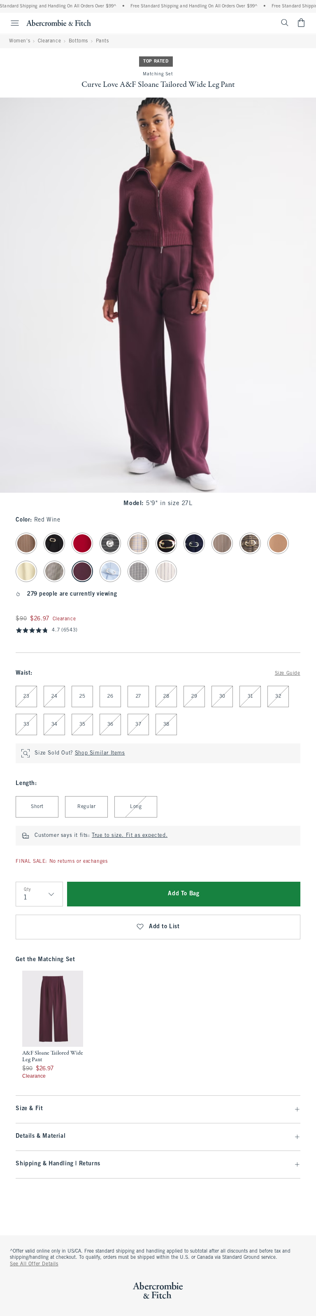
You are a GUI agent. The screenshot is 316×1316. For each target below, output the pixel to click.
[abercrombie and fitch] (58, 22)
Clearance (49, 41)
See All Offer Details (34, 1264)
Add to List (164, 926)
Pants (102, 41)
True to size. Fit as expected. (129, 835)
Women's (19, 41)
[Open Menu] (10, 23)
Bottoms (78, 41)
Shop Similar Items (100, 753)
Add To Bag (183, 894)
